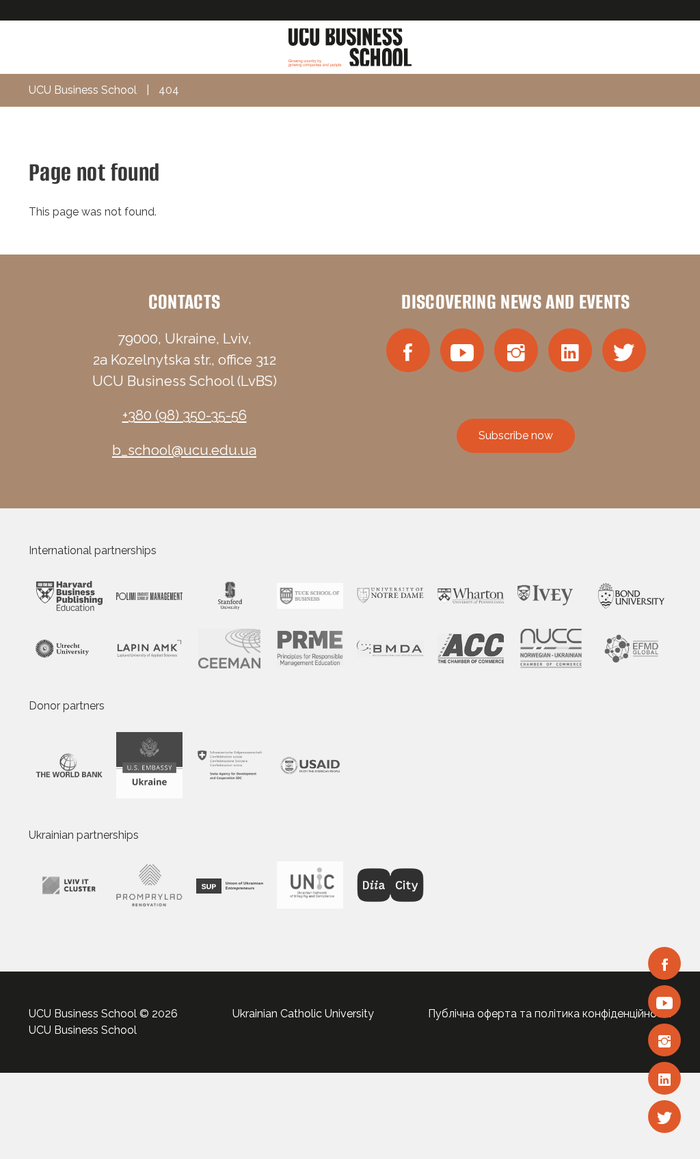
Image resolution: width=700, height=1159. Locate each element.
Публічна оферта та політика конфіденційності (549, 1013)
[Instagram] (664, 1040)
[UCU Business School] (350, 46)
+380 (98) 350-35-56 (184, 415)
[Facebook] (664, 963)
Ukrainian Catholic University (303, 1013)
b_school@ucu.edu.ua (184, 450)
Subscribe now (516, 435)
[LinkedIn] (664, 1078)
